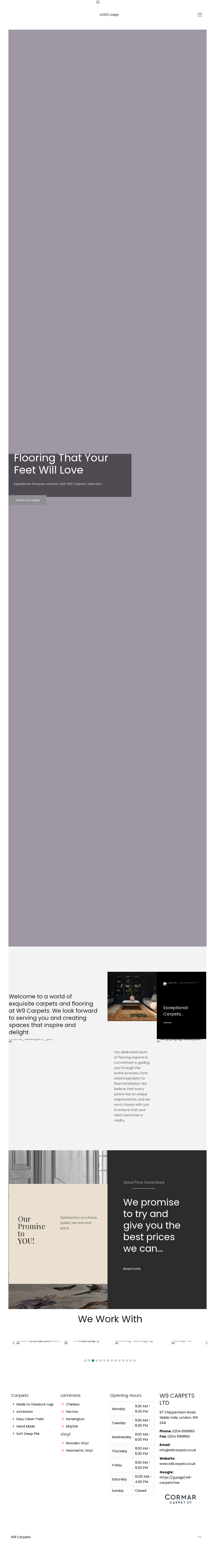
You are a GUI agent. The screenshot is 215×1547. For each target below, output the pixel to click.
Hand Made (25, 1426)
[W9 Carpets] (107, 14)
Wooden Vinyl (77, 1443)
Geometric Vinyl (79, 1450)
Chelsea (72, 1404)
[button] (85, 1360)
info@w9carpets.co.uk (178, 1450)
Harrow (72, 1411)
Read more (132, 1268)
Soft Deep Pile (27, 1433)
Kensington (75, 1419)
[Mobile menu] (199, 14)
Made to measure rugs (35, 1404)
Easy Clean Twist (30, 1419)
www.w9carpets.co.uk (177, 1463)
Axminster (24, 1411)
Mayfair (72, 1426)
